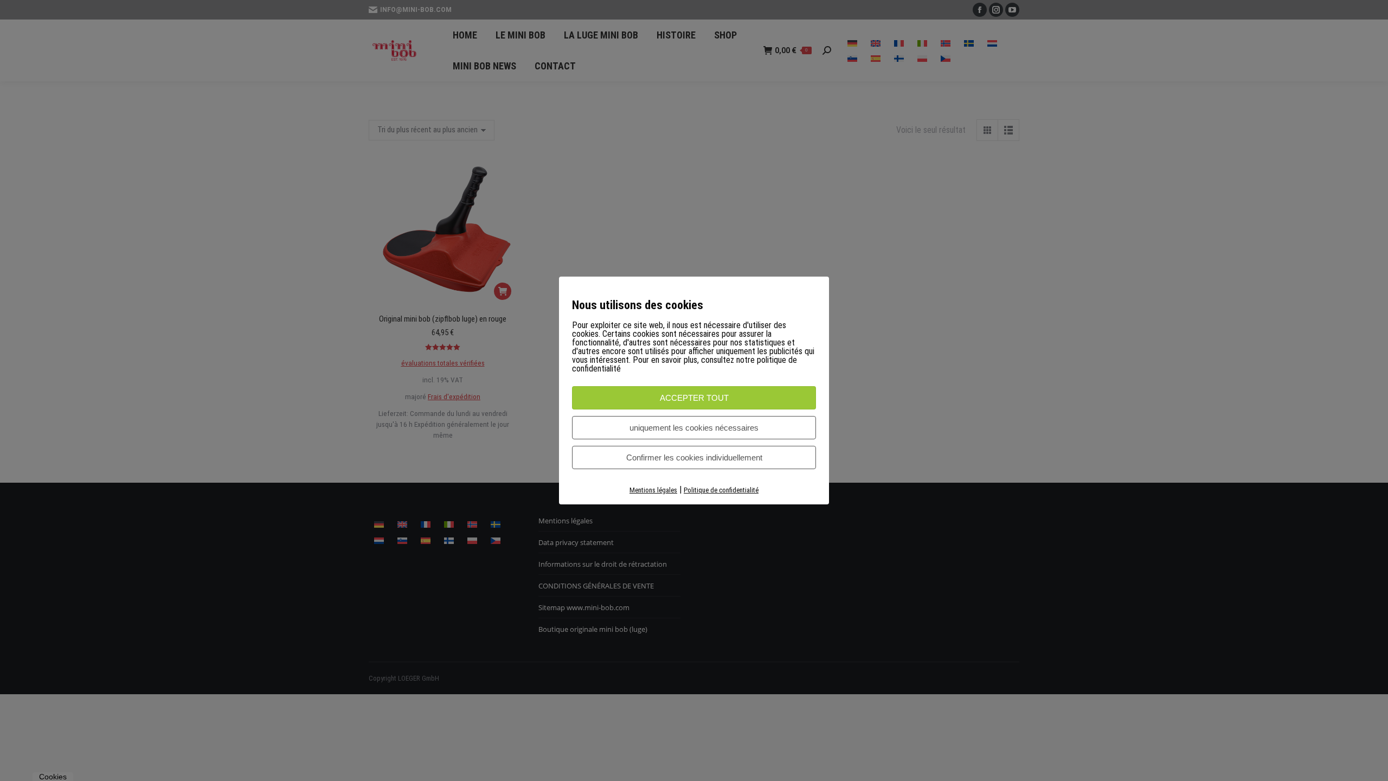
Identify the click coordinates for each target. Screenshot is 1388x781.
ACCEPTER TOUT (694, 397)
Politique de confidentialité (721, 490)
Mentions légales (653, 490)
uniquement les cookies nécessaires (694, 427)
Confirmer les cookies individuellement (694, 457)
